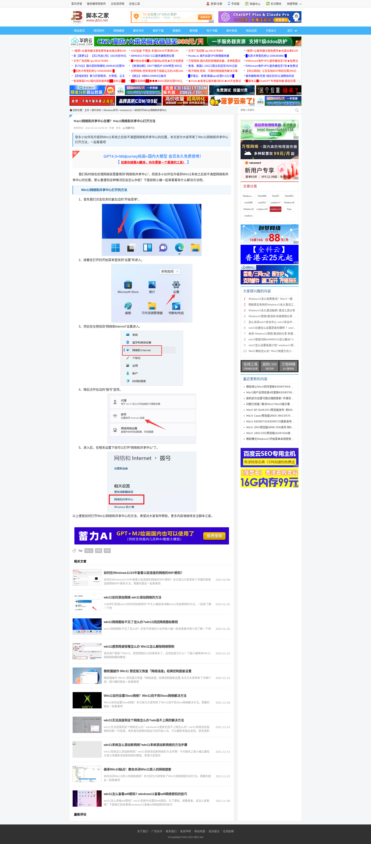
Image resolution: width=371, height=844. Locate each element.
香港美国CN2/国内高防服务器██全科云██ (99, 80)
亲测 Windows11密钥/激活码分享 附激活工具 (274, 333)
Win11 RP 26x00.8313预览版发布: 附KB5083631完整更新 (279, 409)
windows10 (262, 209)
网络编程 (118, 30)
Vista (289, 209)
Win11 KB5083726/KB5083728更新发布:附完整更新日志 (278, 421)
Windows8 (289, 202)
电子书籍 (212, 30)
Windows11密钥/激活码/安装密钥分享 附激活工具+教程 (281, 316)
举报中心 (255, 3)
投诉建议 (214, 831)
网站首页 (79, 30)
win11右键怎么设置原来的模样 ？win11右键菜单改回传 (281, 327)
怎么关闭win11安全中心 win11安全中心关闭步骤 (277, 322)
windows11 (126, 110)
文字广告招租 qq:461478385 (205, 50)
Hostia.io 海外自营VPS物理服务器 (208, 55)
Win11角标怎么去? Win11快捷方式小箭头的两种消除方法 (282, 351)
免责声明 (185, 831)
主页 (86, 110)
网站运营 (251, 30)
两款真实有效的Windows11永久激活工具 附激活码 (278, 304)
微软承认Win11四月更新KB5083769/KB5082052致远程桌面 (280, 386)
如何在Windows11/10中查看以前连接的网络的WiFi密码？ (144, 572)
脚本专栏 (138, 30)
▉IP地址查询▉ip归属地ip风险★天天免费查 (157, 60)
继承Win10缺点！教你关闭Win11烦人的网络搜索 (137, 769)
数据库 (177, 30)
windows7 (275, 202)
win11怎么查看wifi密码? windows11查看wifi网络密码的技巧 (145, 794)
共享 (107, 550)
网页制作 (99, 30)
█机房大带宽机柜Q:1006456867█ (266, 55)
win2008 (248, 202)
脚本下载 (158, 30)
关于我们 (142, 831)
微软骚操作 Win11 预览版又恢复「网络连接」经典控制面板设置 (147, 671)
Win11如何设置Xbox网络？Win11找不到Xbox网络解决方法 (145, 695)
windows (248, 215)
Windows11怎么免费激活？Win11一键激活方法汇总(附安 (281, 298)
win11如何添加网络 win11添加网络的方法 (132, 597)
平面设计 (271, 30)
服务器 (194, 30)
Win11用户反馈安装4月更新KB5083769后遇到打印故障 (278, 392)
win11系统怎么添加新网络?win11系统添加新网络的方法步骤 (145, 744)
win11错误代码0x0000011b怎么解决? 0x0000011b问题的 (280, 339)
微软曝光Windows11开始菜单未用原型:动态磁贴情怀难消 (280, 438)
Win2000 (262, 196)
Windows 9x (248, 196)
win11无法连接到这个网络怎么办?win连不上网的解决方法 (144, 720)
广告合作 (156, 831)
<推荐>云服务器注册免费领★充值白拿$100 (99, 50)
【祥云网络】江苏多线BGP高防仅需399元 (271, 70)
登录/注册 (216, 3)
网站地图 (199, 831)
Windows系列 (110, 110)
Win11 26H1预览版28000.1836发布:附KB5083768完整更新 (280, 427)
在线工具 (134, 3)
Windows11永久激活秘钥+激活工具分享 (271, 310)
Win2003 (289, 196)
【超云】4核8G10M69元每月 (148, 75)
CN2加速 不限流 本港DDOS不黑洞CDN (154, 50)
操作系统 (231, 30)
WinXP (275, 196)
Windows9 (248, 209)
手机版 (235, 3)
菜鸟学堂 (76, 3)
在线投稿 (228, 831)
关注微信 (276, 3)
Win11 (89, 550)
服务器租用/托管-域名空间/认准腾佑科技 (270, 75)
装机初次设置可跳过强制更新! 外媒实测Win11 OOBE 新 (279, 398)
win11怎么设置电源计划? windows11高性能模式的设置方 (281, 345)
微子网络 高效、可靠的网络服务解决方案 (213, 70)
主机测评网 (117, 3)
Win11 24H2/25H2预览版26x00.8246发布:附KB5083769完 (279, 433)
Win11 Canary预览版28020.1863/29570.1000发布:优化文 (278, 415)
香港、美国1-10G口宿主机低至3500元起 (212, 65)
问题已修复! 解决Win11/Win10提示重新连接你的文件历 (278, 404)
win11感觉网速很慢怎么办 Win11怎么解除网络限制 (139, 646)
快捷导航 (293, 3)
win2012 (262, 202)
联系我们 (171, 831)
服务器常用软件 (96, 3)
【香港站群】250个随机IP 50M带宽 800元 (156, 65)
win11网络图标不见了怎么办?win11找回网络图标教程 (141, 622)
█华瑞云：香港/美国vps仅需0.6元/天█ (211, 75)
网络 (98, 550)
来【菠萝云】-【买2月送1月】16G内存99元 (99, 55)
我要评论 (130, 128)
